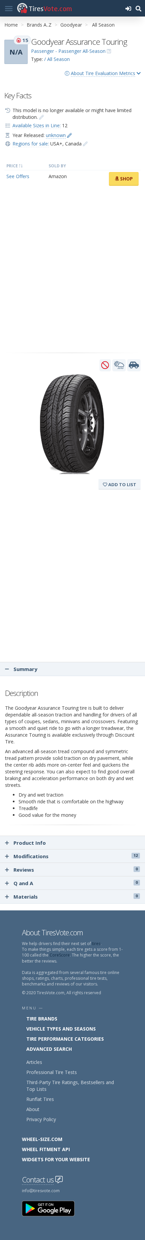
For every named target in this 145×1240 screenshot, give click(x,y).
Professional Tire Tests (51, 1072)
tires (96, 943)
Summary (24, 669)
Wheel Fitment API (46, 1149)
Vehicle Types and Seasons (61, 1029)
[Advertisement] (72, 269)
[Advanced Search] (138, 8)
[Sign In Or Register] (128, 8)
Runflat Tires (40, 1099)
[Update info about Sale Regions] (85, 143)
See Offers (17, 176)
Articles (34, 1062)
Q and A (75, 883)
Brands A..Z (39, 25)
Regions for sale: (30, 143)
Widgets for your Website (56, 1159)
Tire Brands (41, 1018)
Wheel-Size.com (42, 1139)
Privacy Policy (41, 1119)
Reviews (75, 869)
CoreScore (60, 955)
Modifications (75, 856)
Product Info (29, 842)
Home (11, 25)
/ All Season (57, 59)
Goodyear (71, 25)
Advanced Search (49, 1049)
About (32, 1109)
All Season (103, 25)
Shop (126, 178)
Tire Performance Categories (65, 1039)
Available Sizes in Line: (36, 125)
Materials (75, 896)
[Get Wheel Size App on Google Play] (52, 1208)
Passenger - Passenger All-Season (68, 51)
